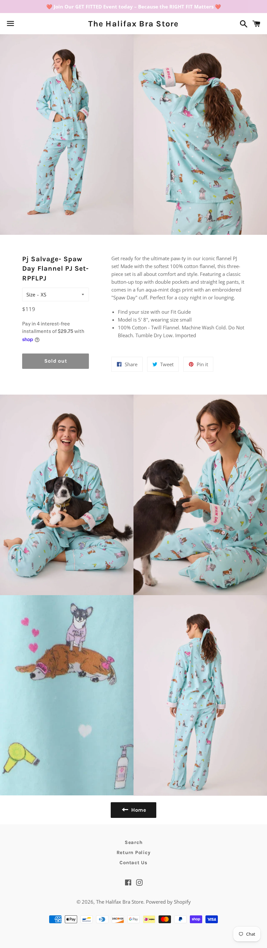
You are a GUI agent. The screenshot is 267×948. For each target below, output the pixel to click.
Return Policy (134, 852)
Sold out (55, 361)
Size (30, 294)
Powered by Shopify (168, 901)
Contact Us (133, 862)
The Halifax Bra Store (133, 23)
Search (134, 842)
